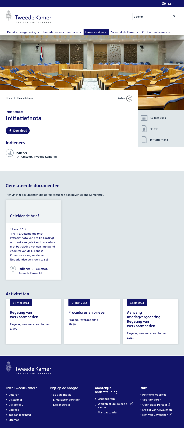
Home (9, 97)
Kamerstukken (25, 97)
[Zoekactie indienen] (174, 16)
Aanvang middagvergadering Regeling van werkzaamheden (143, 319)
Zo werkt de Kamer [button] (123, 32)
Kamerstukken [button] (94, 32)
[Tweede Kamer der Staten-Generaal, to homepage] (28, 16)
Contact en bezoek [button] (155, 32)
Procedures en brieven (87, 312)
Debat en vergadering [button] (22, 32)
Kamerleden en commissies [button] (61, 32)
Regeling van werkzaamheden (24, 314)
